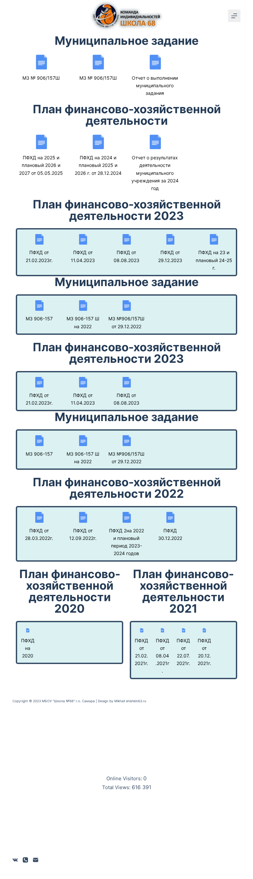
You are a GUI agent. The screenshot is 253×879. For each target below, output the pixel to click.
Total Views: (117, 787)
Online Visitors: (124, 778)
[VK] (15, 860)
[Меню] (234, 16)
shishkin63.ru (136, 701)
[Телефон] (25, 860)
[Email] (35, 860)
